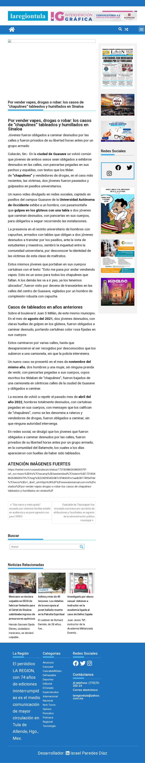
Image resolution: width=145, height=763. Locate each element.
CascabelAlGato (52, 671)
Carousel (48, 666)
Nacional (48, 700)
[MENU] (141, 29)
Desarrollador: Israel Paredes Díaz (72, 753)
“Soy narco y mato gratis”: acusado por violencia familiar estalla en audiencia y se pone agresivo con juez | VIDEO (29, 510)
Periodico (48, 713)
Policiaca (48, 717)
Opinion (47, 709)
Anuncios (48, 662)
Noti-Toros (49, 704)
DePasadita (49, 675)
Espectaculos (51, 692)
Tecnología (49, 726)
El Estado (48, 688)
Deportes (48, 679)
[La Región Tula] (11, 29)
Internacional (50, 696)
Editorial (47, 683)
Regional (48, 721)
